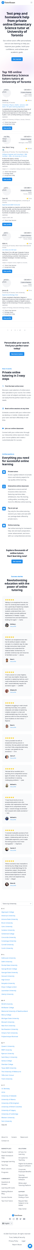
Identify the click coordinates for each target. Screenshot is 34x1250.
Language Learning (8, 1161)
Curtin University (7, 948)
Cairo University (6, 927)
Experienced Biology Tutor (10, 295)
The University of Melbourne (11, 1072)
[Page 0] (25, 330)
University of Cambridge (9, 1114)
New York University (8, 1026)
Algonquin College (7, 912)
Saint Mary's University (9, 1057)
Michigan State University (10, 1018)
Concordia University (8, 937)
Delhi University (6, 962)
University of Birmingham (10, 1103)
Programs (4, 1172)
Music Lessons (6, 1169)
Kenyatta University (8, 983)
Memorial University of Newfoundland (14, 1011)
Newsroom (24, 1137)
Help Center (22, 1209)
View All (4, 1125)
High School (5, 980)
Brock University (7, 923)
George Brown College (9, 969)
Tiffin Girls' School (7, 1075)
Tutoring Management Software (23, 1177)
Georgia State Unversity (9, 972)
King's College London (9, 987)
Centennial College (7, 934)
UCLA (3, 1092)
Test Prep (4, 1165)
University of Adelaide (8, 1096)
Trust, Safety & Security (17, 1237)
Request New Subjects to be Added (23, 1203)
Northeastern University (9, 1029)
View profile (7, 128)
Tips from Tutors (7, 1201)
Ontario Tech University (9, 1033)
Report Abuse (17, 1245)
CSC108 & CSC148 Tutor (9, 250)
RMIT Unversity (6, 1050)
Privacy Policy (13, 1241)
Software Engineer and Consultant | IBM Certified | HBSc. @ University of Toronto (14, 155)
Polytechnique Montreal (9, 1037)
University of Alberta (8, 1099)
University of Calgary (8, 1110)
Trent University (6, 1079)
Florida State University (9, 965)
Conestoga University (8, 941)
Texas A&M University (8, 1068)
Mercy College (6, 1015)
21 (20, 330)
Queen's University (7, 1046)
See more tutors (17, 354)
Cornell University (7, 945)
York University (6, 1121)
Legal (23, 1241)
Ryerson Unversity (7, 1054)
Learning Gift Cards (8, 1188)
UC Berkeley (5, 1089)
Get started (17, 59)
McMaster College (7, 1008)
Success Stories (6, 1197)
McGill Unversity (7, 1004)
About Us (4, 1137)
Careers (14, 1137)
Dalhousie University (8, 958)
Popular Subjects (7, 1152)
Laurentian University (8, 991)
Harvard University (7, 976)
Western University (8, 1118)
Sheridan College (7, 1064)
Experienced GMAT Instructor (11, 205)
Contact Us (5, 1141)
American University (8, 916)
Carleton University (8, 930)
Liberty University (7, 994)
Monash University (7, 1022)
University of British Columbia (11, 1107)
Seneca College (6, 1061)
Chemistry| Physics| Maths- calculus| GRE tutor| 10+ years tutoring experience (15, 106)
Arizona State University (9, 919)
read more (5, 117)
